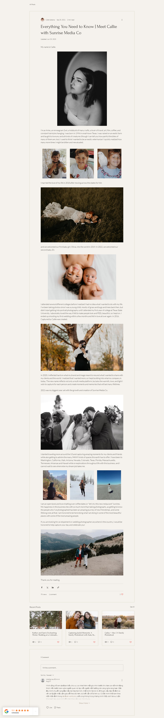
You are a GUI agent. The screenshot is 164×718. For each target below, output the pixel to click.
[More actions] (122, 19)
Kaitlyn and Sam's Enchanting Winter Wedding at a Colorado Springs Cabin (44, 634)
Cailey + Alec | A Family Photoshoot (114, 634)
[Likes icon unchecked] (47, 707)
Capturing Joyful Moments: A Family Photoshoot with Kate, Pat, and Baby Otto (82, 634)
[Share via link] (58, 587)
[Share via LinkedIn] (53, 587)
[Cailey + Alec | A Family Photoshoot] (118, 620)
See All (132, 607)
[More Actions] (122, 680)
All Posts (32, 4)
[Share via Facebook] (42, 587)
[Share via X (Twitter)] (47, 587)
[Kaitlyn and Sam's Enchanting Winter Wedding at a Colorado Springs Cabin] (46, 620)
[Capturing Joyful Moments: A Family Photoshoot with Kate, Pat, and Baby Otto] (82, 620)
